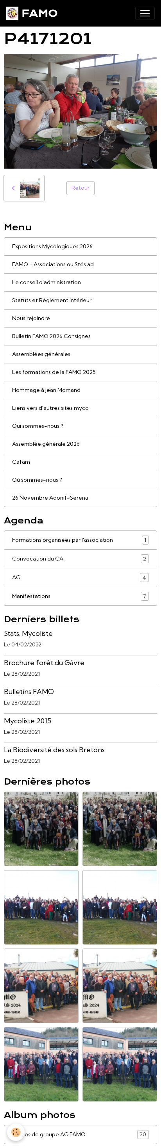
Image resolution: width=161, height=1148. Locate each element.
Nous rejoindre (31, 318)
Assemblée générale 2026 (46, 443)
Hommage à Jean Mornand (46, 389)
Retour (80, 187)
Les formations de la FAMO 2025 (54, 372)
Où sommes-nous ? (37, 479)
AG (79, 577)
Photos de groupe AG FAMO (79, 1134)
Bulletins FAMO (29, 691)
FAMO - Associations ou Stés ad (53, 264)
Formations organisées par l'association (79, 540)
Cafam (21, 461)
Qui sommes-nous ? (37, 425)
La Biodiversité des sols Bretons (54, 750)
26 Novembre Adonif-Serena (50, 497)
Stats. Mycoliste (28, 633)
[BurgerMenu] (145, 13)
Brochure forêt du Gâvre (44, 663)
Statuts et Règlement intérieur (51, 300)
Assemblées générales (41, 354)
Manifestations (79, 596)
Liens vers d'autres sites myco (50, 407)
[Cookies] (16, 1132)
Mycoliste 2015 (27, 721)
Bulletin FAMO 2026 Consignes (51, 336)
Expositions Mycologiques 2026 (52, 246)
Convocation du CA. (79, 558)
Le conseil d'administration (46, 282)
